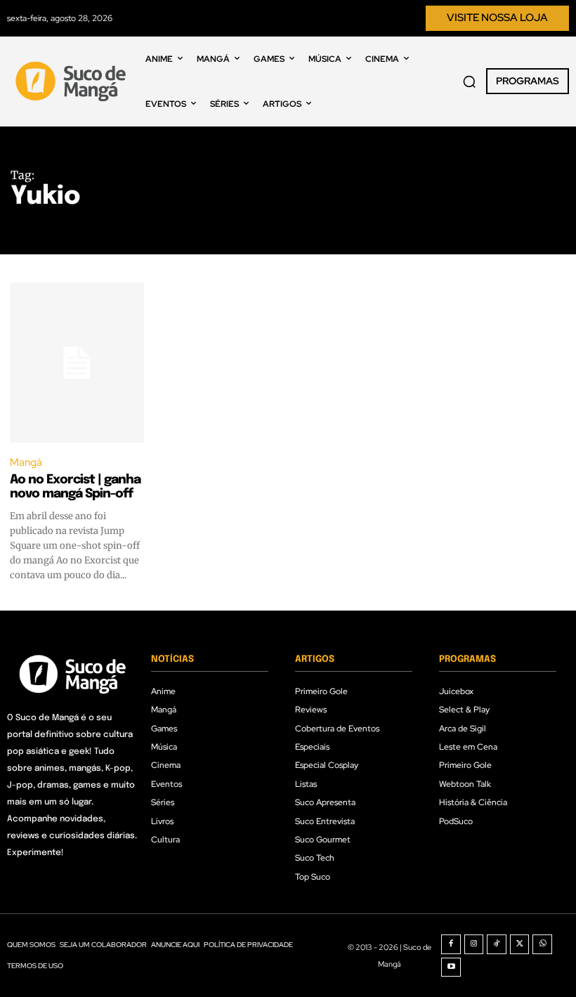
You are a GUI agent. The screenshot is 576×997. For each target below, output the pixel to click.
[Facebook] (451, 944)
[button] (469, 81)
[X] (520, 944)
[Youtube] (451, 967)
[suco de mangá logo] (72, 81)
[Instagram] (474, 944)
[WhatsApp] (542, 944)
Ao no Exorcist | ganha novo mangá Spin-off (75, 487)
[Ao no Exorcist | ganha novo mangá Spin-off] (77, 362)
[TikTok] (496, 944)
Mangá (26, 462)
